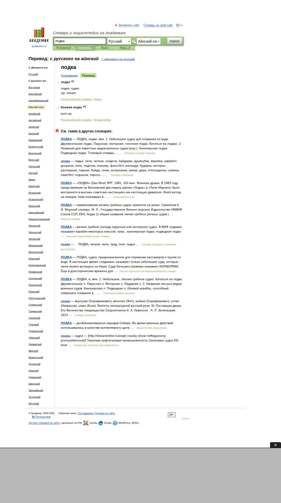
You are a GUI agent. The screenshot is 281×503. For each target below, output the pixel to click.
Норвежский (35, 271)
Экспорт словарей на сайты (44, 423)
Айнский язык (36, 107)
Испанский (35, 192)
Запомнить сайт (129, 25)
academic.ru (39, 46)
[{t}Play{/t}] (72, 81)
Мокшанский (36, 245)
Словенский (35, 304)
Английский (35, 120)
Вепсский (34, 160)
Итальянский (36, 199)
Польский (34, 291)
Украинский (35, 344)
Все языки (34, 87)
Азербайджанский (38, 100)
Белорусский (36, 146)
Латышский (35, 232)
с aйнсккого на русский (118, 59)
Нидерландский (37, 265)
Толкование (69, 75)
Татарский (34, 318)
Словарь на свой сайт (158, 25)
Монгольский (36, 252)
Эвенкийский (36, 390)
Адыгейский (35, 94)
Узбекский (34, 337)
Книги (104, 47)
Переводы (84, 47)
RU (178, 25)
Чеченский (34, 364)
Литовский (34, 239)
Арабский (34, 127)
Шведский (34, 383)
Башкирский (35, 140)
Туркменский (36, 331)
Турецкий (34, 324)
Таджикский (35, 311)
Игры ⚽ (125, 47)
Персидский (35, 285)
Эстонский (34, 397)
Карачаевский (36, 212)
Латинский (34, 225)
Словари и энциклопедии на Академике (89, 33)
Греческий (34, 166)
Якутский (34, 403)
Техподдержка (86, 413)
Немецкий (34, 258)
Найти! (175, 41)
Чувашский (35, 377)
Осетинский (35, 278)
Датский (33, 173)
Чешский (33, 370)
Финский (33, 351)
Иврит (32, 179)
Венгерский (35, 153)
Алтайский (34, 113)
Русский (33, 74)
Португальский (37, 298)
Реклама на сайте (105, 413)
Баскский (34, 133)
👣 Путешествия (41, 416)
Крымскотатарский (39, 219)
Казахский (34, 206)
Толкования (63, 47)
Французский (36, 357)
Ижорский (34, 186)
